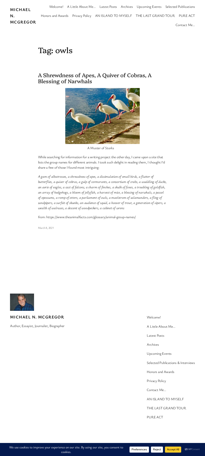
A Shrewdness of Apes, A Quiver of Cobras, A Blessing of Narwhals (95, 78)
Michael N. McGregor (37, 317)
